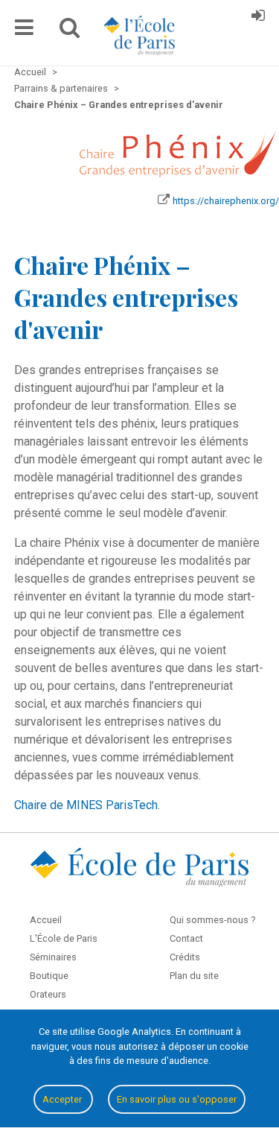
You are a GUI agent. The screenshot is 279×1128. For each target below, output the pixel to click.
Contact (186, 938)
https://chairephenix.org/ (226, 200)
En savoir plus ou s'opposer (177, 1099)
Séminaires (53, 957)
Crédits (185, 957)
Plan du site (194, 975)
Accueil (46, 919)
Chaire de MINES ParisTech (86, 805)
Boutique (49, 975)
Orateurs (48, 994)
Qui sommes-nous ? (212, 919)
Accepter (63, 1099)
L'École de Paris (63, 938)
